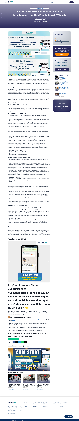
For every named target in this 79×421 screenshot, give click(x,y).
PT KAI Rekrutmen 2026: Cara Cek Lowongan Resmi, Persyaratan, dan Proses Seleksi (43, 385)
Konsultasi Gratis (63, 54)
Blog (46, 2)
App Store (39, 319)
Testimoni (63, 2)
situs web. (39, 321)
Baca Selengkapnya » (11, 389)
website (13, 320)
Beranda (42, 2)
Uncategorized (40, 8)
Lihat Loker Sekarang (62, 69)
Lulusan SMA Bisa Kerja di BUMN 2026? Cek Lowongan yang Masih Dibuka (14, 385)
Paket (57, 2)
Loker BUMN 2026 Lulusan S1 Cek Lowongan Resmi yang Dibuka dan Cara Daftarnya (29, 385)
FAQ (67, 2)
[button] (10, 261)
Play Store (34, 319)
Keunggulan (51, 2)
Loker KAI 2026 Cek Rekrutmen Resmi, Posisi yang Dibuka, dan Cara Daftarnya (63, 94)
